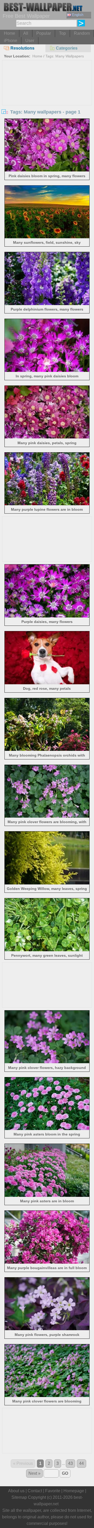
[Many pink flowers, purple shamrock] (47, 1329)
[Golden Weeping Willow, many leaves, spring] (47, 883)
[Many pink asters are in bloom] (47, 1195)
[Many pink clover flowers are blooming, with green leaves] (47, 816)
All (25, 33)
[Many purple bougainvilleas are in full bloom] (47, 1262)
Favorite (52, 1491)
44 (81, 1463)
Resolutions (22, 48)
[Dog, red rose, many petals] (47, 683)
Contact (35, 1491)
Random (82, 33)
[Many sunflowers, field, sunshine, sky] (47, 237)
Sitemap (19, 1497)
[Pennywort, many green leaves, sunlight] (47, 950)
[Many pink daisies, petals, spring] (47, 437)
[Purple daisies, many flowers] (47, 616)
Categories (67, 48)
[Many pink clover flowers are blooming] (47, 1395)
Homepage (73, 1491)
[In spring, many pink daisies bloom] (47, 370)
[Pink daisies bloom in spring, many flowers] (47, 170)
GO (65, 1473)
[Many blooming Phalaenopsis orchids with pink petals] (47, 749)
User (29, 40)
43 (70, 1463)
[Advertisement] (47, 99)
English (77, 15)
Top (62, 33)
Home (9, 33)
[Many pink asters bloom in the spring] (47, 1128)
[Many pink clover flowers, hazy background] (47, 1062)
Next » (34, 1473)
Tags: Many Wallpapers (64, 56)
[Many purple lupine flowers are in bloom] (47, 504)
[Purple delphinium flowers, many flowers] (47, 303)
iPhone (10, 40)
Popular (43, 33)
